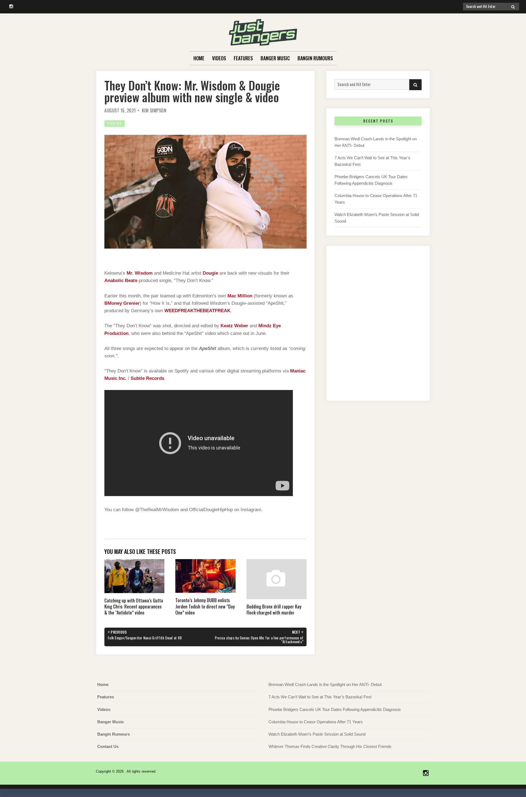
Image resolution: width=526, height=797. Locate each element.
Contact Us (108, 746)
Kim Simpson (154, 110)
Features (243, 58)
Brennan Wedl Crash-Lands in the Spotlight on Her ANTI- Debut (325, 684)
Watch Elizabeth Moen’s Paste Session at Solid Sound (316, 734)
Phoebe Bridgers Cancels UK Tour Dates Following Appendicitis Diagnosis (334, 709)
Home (198, 58)
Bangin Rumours (315, 58)
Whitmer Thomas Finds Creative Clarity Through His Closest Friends (329, 746)
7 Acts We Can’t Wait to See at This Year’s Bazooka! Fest (319, 696)
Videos (219, 58)
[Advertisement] (378, 329)
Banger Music (275, 58)
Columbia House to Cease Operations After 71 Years (315, 721)
